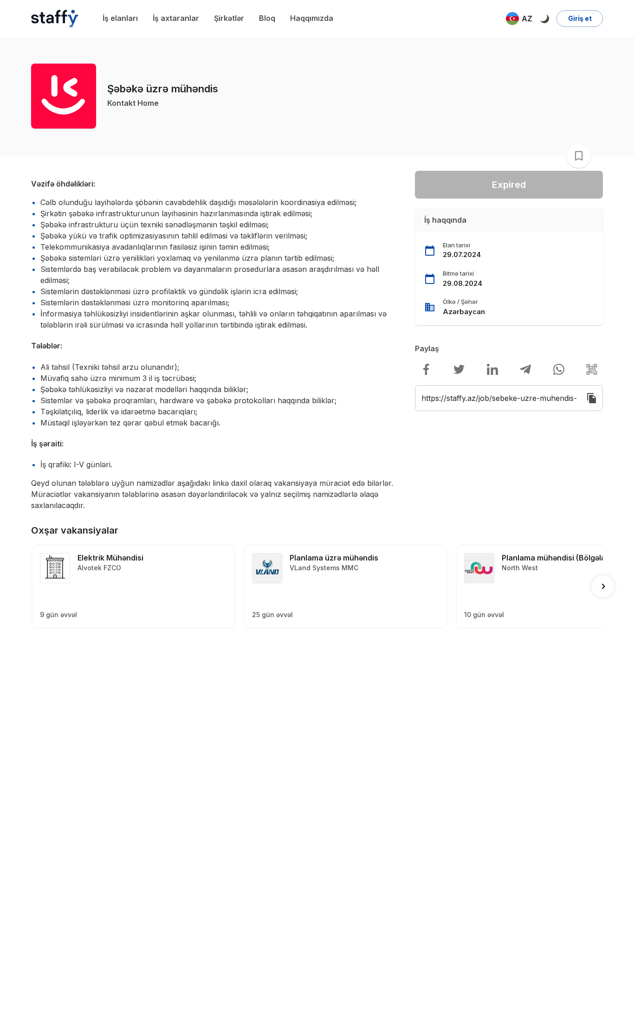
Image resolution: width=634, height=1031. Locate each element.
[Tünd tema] (544, 18)
